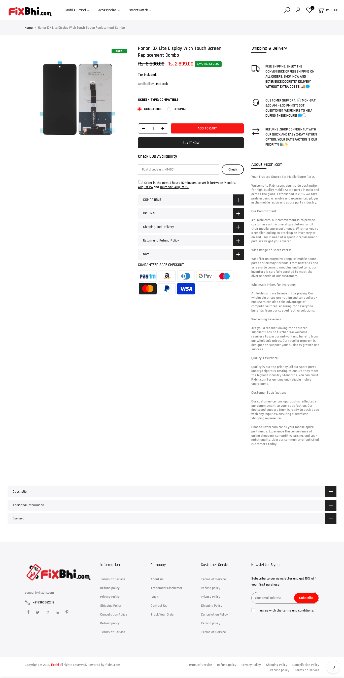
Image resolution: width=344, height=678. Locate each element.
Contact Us (159, 605)
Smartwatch (138, 10)
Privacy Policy (110, 597)
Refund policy (110, 588)
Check (232, 169)
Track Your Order (163, 614)
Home (29, 28)
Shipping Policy (111, 605)
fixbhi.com (112, 665)
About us (157, 579)
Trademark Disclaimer (166, 588)
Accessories (107, 10)
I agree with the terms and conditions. (286, 610)
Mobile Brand (75, 10)
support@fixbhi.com (39, 592)
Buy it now (191, 143)
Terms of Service (112, 579)
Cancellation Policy (113, 614)
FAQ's (155, 597)
